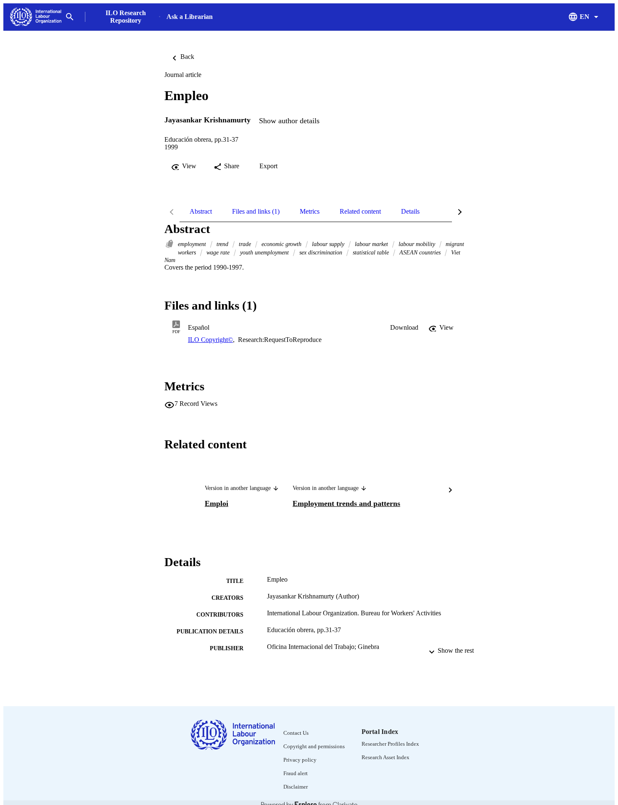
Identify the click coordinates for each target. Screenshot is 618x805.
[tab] (201, 211)
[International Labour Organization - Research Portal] (35, 17)
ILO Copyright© (210, 339)
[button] (404, 327)
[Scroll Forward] (450, 491)
